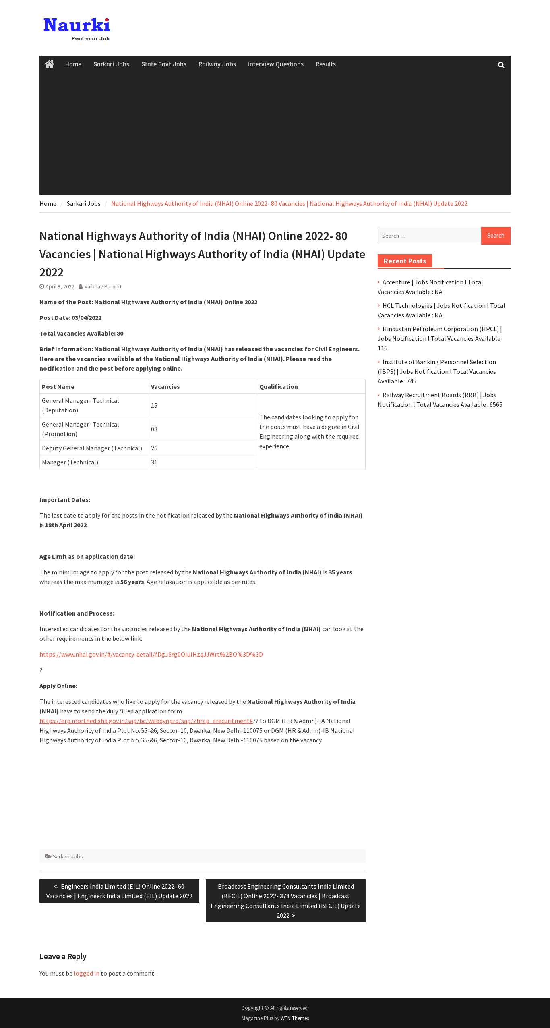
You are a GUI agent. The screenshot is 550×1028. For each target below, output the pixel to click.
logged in (86, 973)
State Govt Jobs (163, 64)
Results (326, 64)
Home (73, 64)
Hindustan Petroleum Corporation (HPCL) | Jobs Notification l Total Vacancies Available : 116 (440, 338)
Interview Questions (276, 64)
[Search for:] (444, 235)
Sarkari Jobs (111, 64)
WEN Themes (295, 1018)
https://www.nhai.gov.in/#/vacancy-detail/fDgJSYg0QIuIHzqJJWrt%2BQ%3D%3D (151, 654)
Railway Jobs (217, 64)
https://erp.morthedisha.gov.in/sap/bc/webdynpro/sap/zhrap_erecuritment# (146, 721)
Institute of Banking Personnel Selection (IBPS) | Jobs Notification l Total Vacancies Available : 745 (437, 371)
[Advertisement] (275, 134)
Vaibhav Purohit (103, 286)
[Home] (49, 65)
